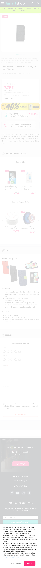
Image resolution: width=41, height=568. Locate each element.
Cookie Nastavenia (14, 563)
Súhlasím (29, 563)
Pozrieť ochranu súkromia (11, 557)
